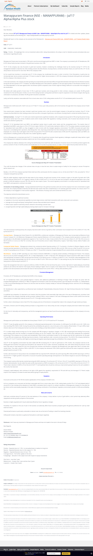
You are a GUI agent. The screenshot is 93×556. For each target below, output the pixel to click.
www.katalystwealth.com (13, 489)
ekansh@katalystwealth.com (48, 472)
